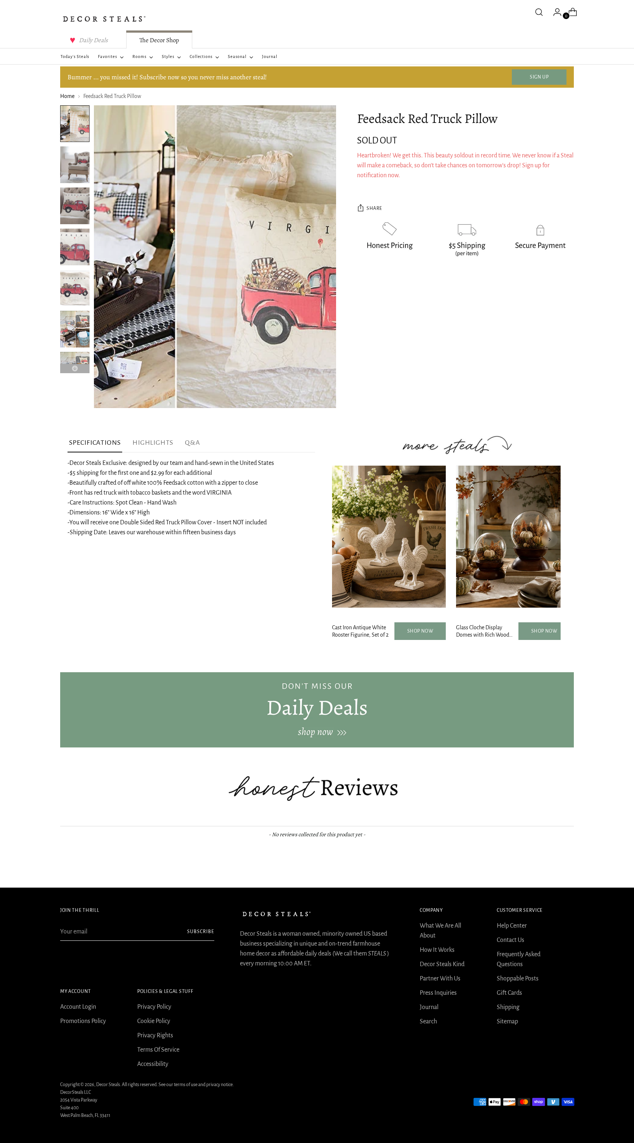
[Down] (75, 368)
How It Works (437, 950)
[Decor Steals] (104, 19)
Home (67, 96)
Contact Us (510, 940)
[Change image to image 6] (75, 329)
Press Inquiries (438, 993)
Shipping (508, 1007)
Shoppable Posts (518, 978)
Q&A (192, 442)
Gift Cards (509, 993)
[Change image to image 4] (75, 247)
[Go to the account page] (554, 12)
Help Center (512, 925)
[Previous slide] (343, 539)
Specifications (95, 442)
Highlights (152, 442)
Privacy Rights (155, 1035)
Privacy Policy (154, 1007)
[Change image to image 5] (75, 288)
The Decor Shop (159, 40)
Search (428, 1021)
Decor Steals (108, 1084)
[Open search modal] (539, 12)
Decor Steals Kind (442, 964)
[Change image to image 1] (75, 123)
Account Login (78, 1007)
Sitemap (507, 1021)
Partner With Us (440, 978)
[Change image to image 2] (75, 164)
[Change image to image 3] (75, 206)
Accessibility (152, 1064)
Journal (429, 1007)
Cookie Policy (153, 1021)
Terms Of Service (158, 1049)
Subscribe (200, 931)
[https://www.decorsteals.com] (317, 709)
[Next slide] (550, 539)
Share (374, 208)
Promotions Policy (83, 1021)
